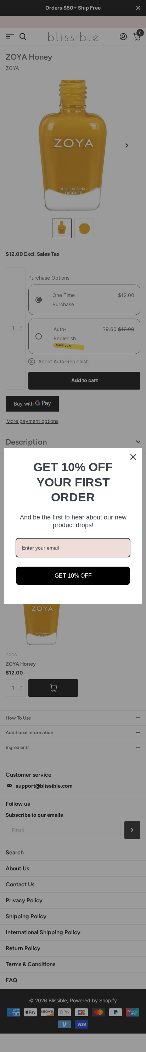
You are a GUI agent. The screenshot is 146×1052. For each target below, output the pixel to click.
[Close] (133, 457)
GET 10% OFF (73, 576)
